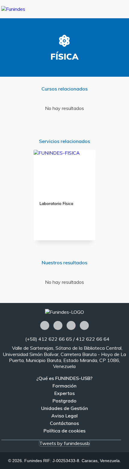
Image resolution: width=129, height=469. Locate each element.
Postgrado (64, 401)
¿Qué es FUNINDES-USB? (64, 378)
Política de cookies (65, 431)
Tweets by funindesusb (64, 443)
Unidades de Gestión (64, 408)
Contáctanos (64, 423)
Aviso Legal (64, 416)
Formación (64, 386)
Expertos (64, 393)
